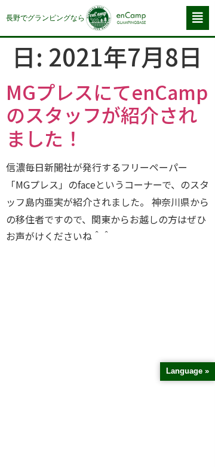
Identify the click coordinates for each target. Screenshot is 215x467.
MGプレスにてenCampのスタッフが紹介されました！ (107, 114)
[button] (197, 18)
